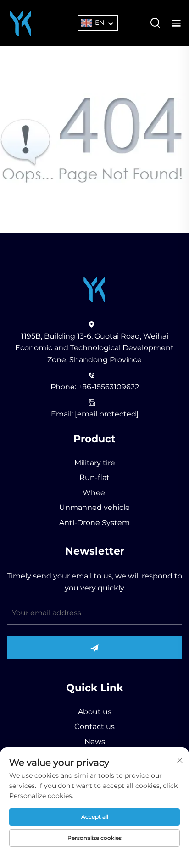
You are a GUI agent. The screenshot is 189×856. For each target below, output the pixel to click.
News (94, 741)
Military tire (94, 462)
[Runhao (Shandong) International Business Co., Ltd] (20, 22)
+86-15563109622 (108, 386)
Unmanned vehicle (94, 507)
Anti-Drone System (94, 522)
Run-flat (94, 477)
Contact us (94, 726)
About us (94, 711)
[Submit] (94, 647)
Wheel (95, 492)
